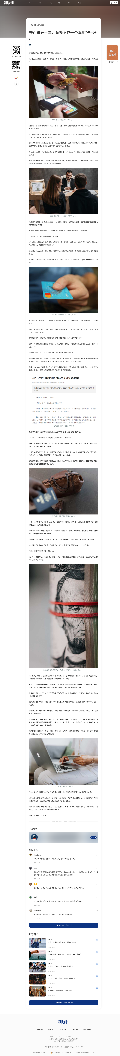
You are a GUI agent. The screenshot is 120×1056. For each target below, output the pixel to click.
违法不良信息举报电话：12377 (85, 1052)
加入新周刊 (87, 1029)
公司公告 (75, 1029)
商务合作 (63, 1029)
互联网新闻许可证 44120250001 (73, 1047)
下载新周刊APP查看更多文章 (63, 1002)
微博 (16, 78)
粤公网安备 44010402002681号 (61, 1052)
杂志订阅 (51, 1029)
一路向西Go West (112, 62)
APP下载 (115, 2)
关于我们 (40, 1029)
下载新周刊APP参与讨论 (64, 925)
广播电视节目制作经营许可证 (53, 1047)
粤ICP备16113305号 (39, 1052)
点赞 (16, 83)
